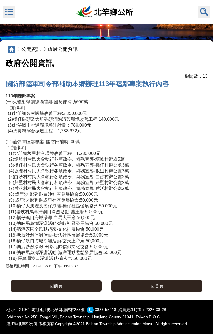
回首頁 (157, 285)
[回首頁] (106, 12)
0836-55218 (105, 309)
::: (1, 38)
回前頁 (56, 285)
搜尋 (204, 12)
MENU (9, 12)
